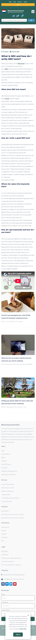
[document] (18, 320)
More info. (23, 629)
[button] (28, 615)
